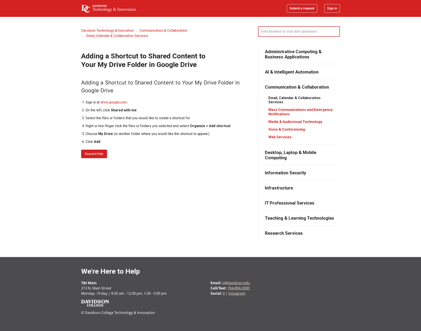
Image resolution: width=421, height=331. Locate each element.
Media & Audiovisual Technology (295, 122)
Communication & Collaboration (163, 30)
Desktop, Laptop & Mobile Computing (290, 155)
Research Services (284, 233)
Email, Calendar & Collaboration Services (117, 36)
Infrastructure (279, 188)
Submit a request (302, 8)
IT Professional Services (289, 203)
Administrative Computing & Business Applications (293, 54)
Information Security (285, 172)
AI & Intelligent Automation (292, 72)
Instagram (236, 293)
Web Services (279, 137)
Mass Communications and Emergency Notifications (300, 112)
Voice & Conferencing (286, 129)
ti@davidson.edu (236, 282)
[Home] (108, 8)
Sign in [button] (332, 8)
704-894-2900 (239, 288)
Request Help (94, 154)
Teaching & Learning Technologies (299, 218)
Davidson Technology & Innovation (107, 30)
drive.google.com (113, 102)
